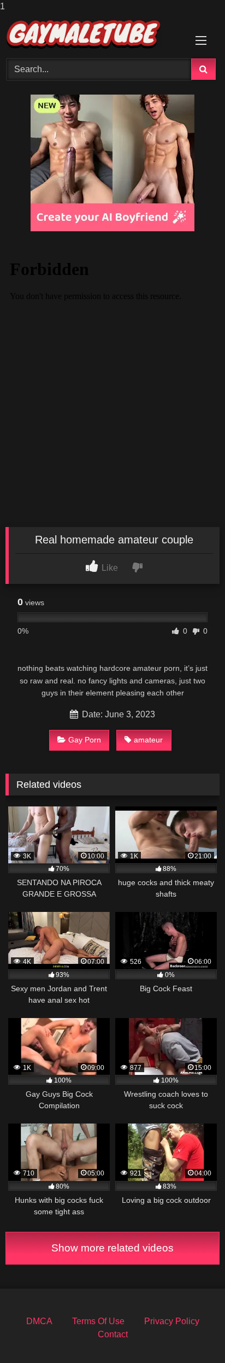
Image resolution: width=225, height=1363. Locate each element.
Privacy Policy (171, 1321)
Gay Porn (84, 739)
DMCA (39, 1321)
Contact (113, 1334)
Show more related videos (112, 1248)
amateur (148, 739)
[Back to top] (191, 1332)
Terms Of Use (98, 1321)
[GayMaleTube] (92, 34)
